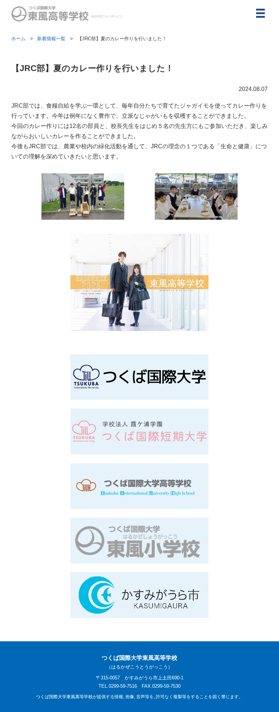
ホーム (18, 38)
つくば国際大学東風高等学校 (139, 662)
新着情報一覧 (51, 38)
